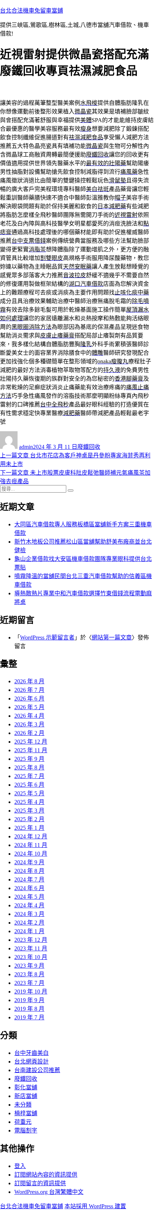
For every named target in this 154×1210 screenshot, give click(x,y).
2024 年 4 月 (29, 905)
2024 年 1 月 (29, 931)
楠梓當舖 (25, 1113)
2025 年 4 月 (29, 802)
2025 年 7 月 (29, 776)
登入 (20, 1166)
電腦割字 (25, 1130)
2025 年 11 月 (30, 750)
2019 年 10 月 (30, 991)
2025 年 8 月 (29, 767)
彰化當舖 (25, 1087)
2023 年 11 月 (30, 948)
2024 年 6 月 (29, 888)
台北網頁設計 (31, 1061)
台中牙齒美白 (31, 1053)
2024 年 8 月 (29, 871)
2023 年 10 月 (30, 957)
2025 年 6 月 (29, 785)
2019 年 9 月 (29, 1000)
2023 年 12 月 (30, 940)
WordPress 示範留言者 (47, 637)
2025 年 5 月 (29, 793)
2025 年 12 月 (30, 742)
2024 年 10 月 (30, 854)
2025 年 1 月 (29, 828)
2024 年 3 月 (29, 914)
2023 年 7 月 (29, 983)
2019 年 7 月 (29, 1017)
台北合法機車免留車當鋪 (31, 11)
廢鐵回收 (88, 447)
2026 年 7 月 (29, 690)
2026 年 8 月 (29, 681)
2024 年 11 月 (30, 845)
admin (26, 447)
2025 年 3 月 (29, 811)
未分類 (23, 1105)
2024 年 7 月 (29, 879)
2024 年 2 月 (29, 923)
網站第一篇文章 (112, 637)
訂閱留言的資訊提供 (40, 1183)
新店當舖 (25, 1096)
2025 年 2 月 (29, 819)
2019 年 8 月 (29, 1009)
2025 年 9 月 (29, 759)
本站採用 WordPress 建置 (95, 1206)
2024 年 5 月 (29, 897)
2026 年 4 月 (29, 716)
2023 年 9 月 (29, 966)
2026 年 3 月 (29, 724)
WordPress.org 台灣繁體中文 (48, 1192)
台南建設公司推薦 (37, 1070)
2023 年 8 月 (29, 974)
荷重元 (23, 1122)
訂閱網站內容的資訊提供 (45, 1175)
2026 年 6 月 (29, 698)
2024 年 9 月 (29, 862)
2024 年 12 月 (30, 836)
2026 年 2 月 (29, 733)
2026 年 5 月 (29, 707)
